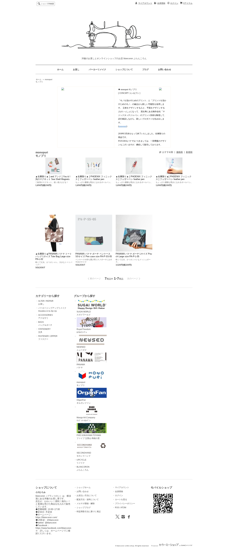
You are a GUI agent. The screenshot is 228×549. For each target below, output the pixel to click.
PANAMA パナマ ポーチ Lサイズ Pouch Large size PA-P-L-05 (134, 255)
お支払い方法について (87, 495)
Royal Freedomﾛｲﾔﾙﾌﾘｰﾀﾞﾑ (84, 330)
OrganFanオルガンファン (84, 401)
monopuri (123, 126)
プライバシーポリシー (125, 503)
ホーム (60, 69)
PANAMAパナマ (81, 366)
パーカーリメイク (97, 69)
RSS (117, 507)
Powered (155, 546)
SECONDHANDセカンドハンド (84, 454)
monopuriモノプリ (81, 383)
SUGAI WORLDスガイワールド (84, 313)
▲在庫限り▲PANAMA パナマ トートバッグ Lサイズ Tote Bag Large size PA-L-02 (53, 256)
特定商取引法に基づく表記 (89, 511)
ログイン (174, 3)
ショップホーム (84, 487)
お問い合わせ (164, 69)
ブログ (145, 69)
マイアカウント (145, 3)
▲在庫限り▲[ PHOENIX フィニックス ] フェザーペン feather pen (173, 177)
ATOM (123, 507)
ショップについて (124, 69)
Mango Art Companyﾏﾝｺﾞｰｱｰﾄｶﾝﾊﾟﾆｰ (86, 419)
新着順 (189, 152)
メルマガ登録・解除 (86, 503)
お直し (76, 69)
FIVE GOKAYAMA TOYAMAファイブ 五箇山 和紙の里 (89, 436)
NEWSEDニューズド (82, 348)
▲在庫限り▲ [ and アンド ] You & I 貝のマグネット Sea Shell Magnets (52, 177)
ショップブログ (84, 507)
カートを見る (121, 499)
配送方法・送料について (88, 499)
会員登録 (161, 3)
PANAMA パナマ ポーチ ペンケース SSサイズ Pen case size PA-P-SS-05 (93, 255)
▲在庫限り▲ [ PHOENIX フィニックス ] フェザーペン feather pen (93, 177)
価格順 (179, 152)
